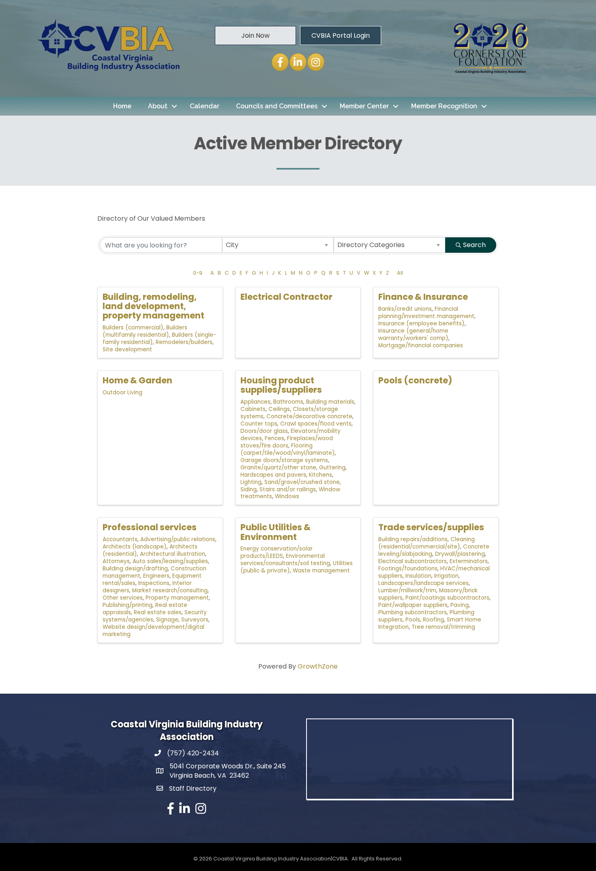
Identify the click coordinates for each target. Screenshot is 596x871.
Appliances (255, 402)
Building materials (330, 402)
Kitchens (320, 475)
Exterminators (469, 561)
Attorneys (116, 561)
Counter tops (258, 424)
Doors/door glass (264, 431)
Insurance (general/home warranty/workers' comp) (413, 334)
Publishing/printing (127, 605)
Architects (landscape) (135, 547)
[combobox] (278, 245)
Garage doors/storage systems (284, 460)
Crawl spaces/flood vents (316, 424)
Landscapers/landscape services (423, 583)
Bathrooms (288, 402)
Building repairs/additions (413, 539)
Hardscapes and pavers (273, 475)
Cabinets (253, 409)
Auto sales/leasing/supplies (170, 561)
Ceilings (279, 409)
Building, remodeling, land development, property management (153, 306)
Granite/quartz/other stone (278, 467)
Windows (287, 496)
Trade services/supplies (431, 527)
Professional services (150, 527)
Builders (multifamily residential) (145, 331)
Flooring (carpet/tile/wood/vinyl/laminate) (287, 449)
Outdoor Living (122, 392)
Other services (123, 598)
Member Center (364, 106)
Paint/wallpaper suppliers (413, 605)
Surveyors (194, 620)
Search (474, 244)
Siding (248, 489)
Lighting (251, 482)
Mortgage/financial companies (420, 345)
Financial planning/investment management (426, 312)
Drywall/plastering (460, 554)
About (157, 106)
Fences (274, 438)
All (400, 272)
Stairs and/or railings (287, 489)
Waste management (321, 570)
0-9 (197, 272)
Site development (127, 349)
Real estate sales (158, 612)
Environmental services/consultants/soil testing (285, 559)
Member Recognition (444, 106)
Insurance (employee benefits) (421, 323)
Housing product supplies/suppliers (281, 385)
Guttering (332, 467)
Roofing (433, 620)
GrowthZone (318, 666)
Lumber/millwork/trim (407, 590)
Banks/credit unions (405, 309)
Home (122, 106)
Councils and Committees (276, 106)
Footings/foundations (407, 568)
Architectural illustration (172, 554)
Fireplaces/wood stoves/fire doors (286, 441)
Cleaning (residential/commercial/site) (426, 543)
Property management (177, 598)
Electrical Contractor (286, 297)
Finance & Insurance (423, 297)
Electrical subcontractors (412, 561)
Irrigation (446, 576)
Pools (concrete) (415, 380)
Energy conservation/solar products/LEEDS (276, 552)
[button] (255, 35)
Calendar (204, 106)
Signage (167, 620)
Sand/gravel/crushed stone (302, 482)
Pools (412, 620)
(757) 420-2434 (193, 753)
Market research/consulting (170, 590)
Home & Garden (137, 380)
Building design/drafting (135, 568)
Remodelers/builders (184, 342)
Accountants (120, 539)
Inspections (153, 583)
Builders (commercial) (133, 327)
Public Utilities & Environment (275, 531)
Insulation (418, 576)
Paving (459, 605)
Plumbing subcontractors (412, 612)
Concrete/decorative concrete (309, 416)
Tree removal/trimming (443, 627)
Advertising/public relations (177, 539)
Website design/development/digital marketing (153, 630)
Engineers (156, 576)
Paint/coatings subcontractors (447, 598)
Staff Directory (193, 788)
